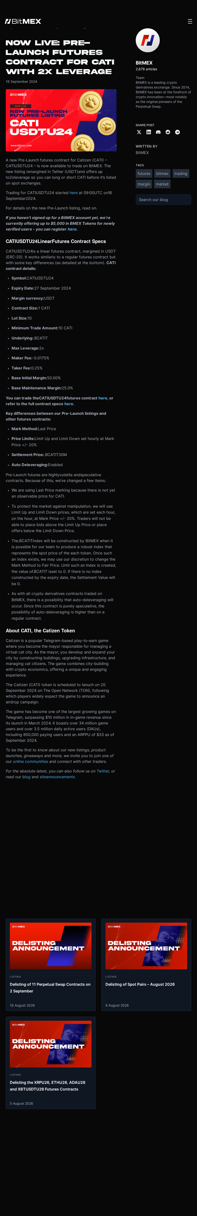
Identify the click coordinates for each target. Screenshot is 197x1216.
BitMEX (142, 152)
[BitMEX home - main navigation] (23, 21)
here (74, 192)
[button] (190, 21)
